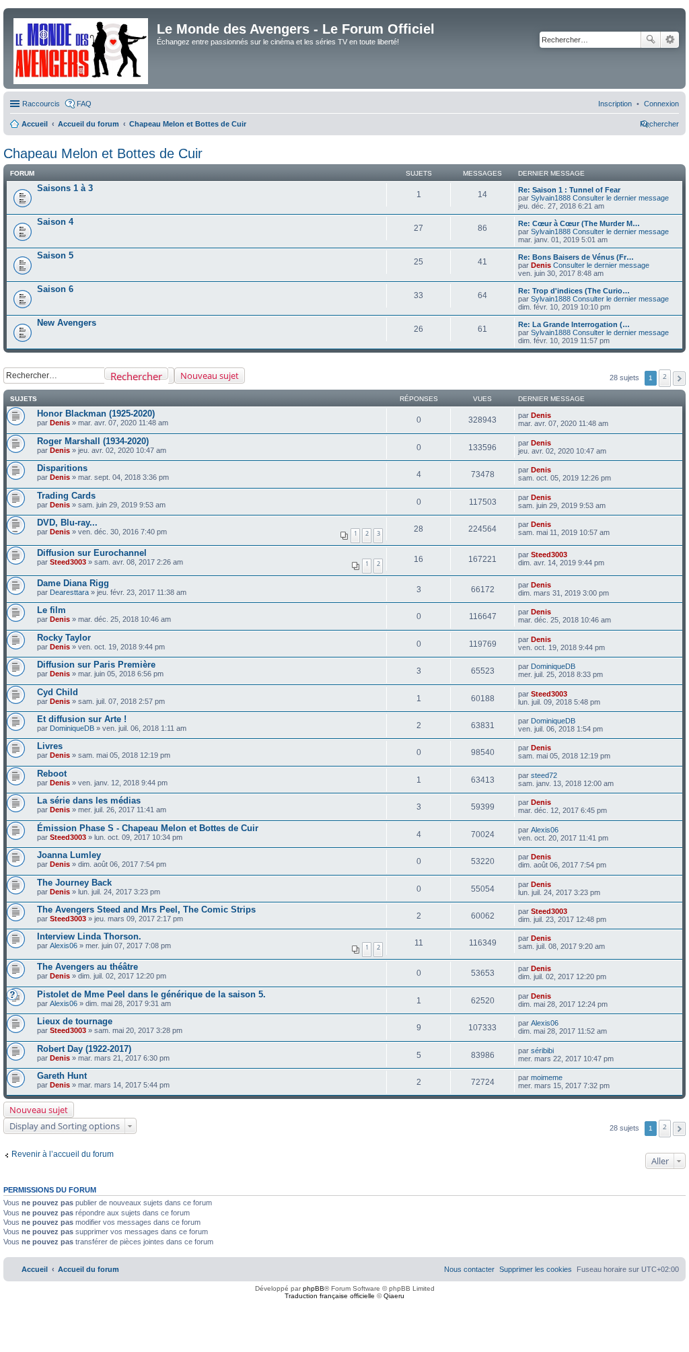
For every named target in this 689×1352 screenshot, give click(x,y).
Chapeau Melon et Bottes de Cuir (103, 153)
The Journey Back (74, 883)
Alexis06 (544, 830)
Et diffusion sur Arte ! (81, 719)
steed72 (544, 775)
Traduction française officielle (330, 1296)
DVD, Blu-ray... (67, 523)
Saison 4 (55, 222)
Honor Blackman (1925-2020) (96, 413)
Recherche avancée (670, 40)
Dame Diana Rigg (73, 583)
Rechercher (651, 40)
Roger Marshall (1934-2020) (93, 441)
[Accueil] (82, 48)
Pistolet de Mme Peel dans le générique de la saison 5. (151, 994)
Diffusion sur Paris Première (96, 665)
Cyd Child (57, 692)
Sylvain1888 (551, 198)
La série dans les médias (89, 800)
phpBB (313, 1288)
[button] (679, 378)
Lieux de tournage (74, 1021)
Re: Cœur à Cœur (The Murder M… (579, 223)
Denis (541, 265)
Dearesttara (69, 592)
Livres (50, 746)
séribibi (542, 1050)
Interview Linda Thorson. (89, 936)
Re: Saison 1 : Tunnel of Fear (569, 190)
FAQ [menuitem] (84, 104)
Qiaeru (394, 1296)
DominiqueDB (553, 666)
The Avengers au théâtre (87, 967)
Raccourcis (41, 104)
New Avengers (66, 323)
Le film (51, 610)
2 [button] (665, 376)
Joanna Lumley (69, 855)
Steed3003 (68, 562)
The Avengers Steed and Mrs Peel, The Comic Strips (146, 909)
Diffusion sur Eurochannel (92, 553)
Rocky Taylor (64, 638)
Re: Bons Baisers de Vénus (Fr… (576, 257)
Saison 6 (55, 289)
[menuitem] (661, 104)
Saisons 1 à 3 (65, 188)
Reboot (52, 774)
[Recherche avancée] (171, 375)
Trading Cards (66, 496)
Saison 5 (55, 255)
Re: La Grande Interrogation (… (574, 324)
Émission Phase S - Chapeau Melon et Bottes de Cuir (147, 828)
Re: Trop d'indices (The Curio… (574, 291)
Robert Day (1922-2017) (84, 1049)
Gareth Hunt (62, 1076)
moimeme (547, 1077)
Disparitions (62, 468)
